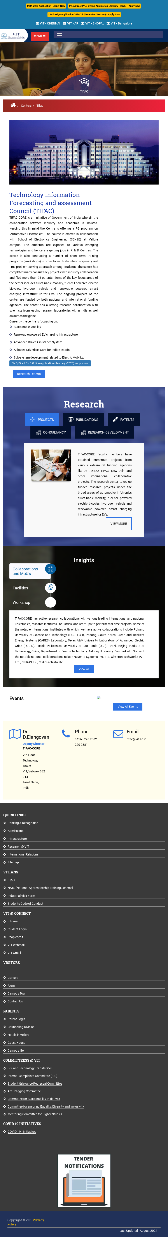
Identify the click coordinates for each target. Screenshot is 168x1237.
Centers (26, 105)
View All (84, 669)
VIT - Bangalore (121, 23)
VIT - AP (72, 23)
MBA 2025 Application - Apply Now (46, 6)
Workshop (21, 602)
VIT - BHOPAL (94, 23)
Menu (38, 36)
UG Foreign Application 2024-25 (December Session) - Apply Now (84, 14)
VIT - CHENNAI (49, 23)
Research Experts (29, 374)
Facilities (20, 588)
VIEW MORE (118, 523)
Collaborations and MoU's (25, 571)
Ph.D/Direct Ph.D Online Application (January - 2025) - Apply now (104, 6)
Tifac (40, 105)
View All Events (128, 706)
